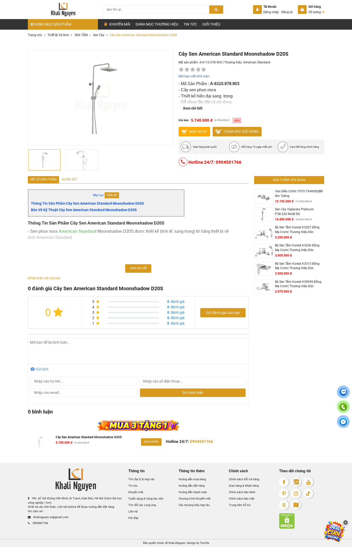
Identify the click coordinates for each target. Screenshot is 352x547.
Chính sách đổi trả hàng (244, 479)
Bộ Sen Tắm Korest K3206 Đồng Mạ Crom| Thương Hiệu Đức (297, 248)
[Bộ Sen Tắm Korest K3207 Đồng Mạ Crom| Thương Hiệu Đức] (263, 232)
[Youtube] (308, 482)
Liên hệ (133, 511)
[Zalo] (296, 482)
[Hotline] (343, 409)
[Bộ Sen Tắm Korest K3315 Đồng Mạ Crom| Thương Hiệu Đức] (263, 269)
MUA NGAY (198, 131)
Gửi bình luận (192, 393)
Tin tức (190, 24)
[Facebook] (284, 482)
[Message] (343, 424)
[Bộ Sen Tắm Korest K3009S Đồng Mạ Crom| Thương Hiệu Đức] (263, 287)
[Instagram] (296, 493)
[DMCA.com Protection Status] (301, 521)
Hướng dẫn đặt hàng (192, 485)
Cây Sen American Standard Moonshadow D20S (89, 437)
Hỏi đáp (133, 518)
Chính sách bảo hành (242, 492)
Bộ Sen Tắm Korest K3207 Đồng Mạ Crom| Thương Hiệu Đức (297, 230)
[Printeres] (284, 493)
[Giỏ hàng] (302, 9)
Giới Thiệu (211, 24)
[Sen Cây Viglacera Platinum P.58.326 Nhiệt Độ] (263, 214)
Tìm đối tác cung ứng (142, 505)
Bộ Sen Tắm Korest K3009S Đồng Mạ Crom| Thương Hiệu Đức (298, 284)
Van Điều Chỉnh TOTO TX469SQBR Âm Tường (299, 193)
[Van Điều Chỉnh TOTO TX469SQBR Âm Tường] (263, 196)
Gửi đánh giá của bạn (223, 313)
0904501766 (40, 523)
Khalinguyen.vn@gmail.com (50, 517)
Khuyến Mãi (119, 24)
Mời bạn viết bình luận (194, 76)
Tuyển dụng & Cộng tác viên (145, 498)
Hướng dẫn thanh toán (193, 492)
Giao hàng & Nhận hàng (244, 485)
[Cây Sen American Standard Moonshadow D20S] (40, 442)
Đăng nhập (271, 12)
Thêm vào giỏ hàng (240, 131)
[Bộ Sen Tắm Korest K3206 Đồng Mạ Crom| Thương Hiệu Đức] (263, 250)
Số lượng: (316, 12)
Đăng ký (287, 12)
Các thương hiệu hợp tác (194, 505)
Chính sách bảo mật (241, 498)
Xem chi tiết (193, 108)
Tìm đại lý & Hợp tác (141, 479)
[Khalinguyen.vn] (63, 9)
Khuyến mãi (135, 492)
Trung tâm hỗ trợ (239, 505)
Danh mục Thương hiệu (157, 24)
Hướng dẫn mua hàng (192, 479)
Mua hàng (151, 441)
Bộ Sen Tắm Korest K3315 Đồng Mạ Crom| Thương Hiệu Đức (297, 266)
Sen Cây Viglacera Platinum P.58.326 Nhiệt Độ (294, 212)
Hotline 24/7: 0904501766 (214, 162)
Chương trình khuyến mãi (195, 498)
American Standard (256, 62)
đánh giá (176, 302)
